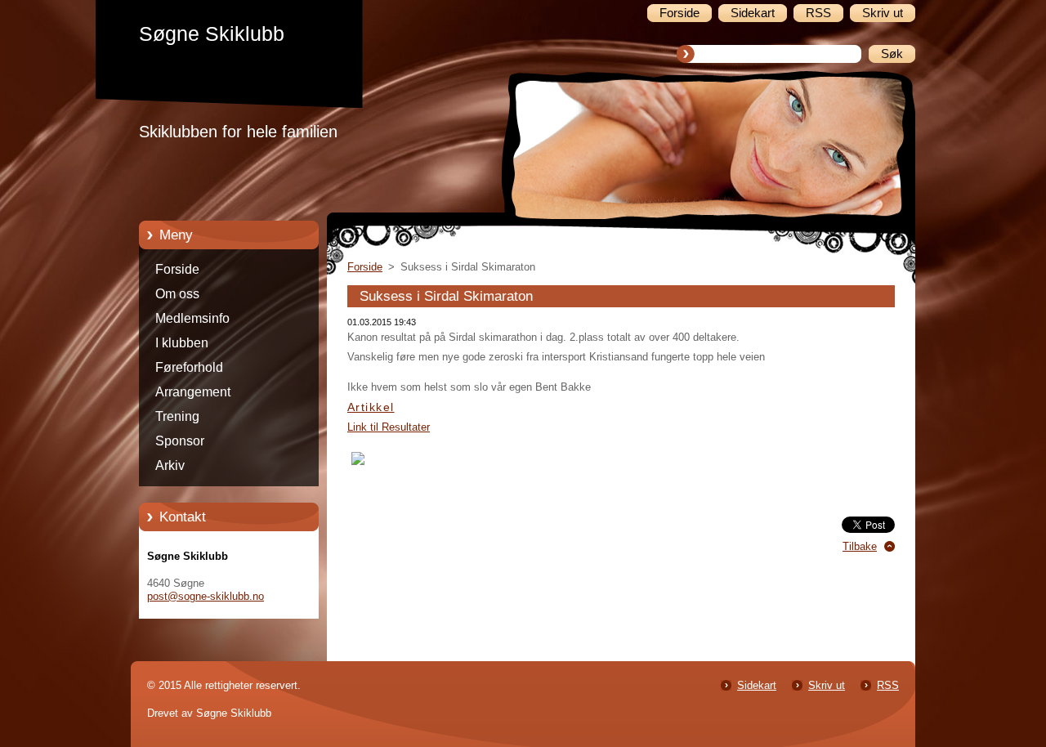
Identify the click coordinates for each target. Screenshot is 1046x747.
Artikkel (371, 407)
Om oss (177, 294)
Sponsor (179, 441)
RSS (888, 685)
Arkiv (170, 465)
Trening (177, 416)
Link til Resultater (388, 427)
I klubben (181, 343)
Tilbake (860, 546)
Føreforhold (189, 367)
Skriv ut (826, 685)
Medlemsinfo (192, 318)
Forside (177, 269)
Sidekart (756, 685)
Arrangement (192, 392)
